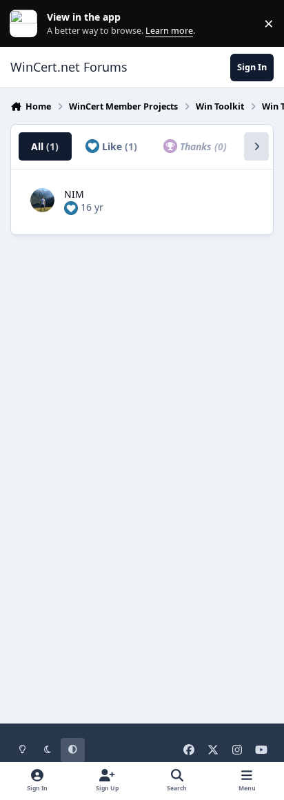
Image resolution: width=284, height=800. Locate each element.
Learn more (26, 23)
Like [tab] (118, 146)
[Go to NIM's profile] (42, 200)
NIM (74, 194)
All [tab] (45, 146)
